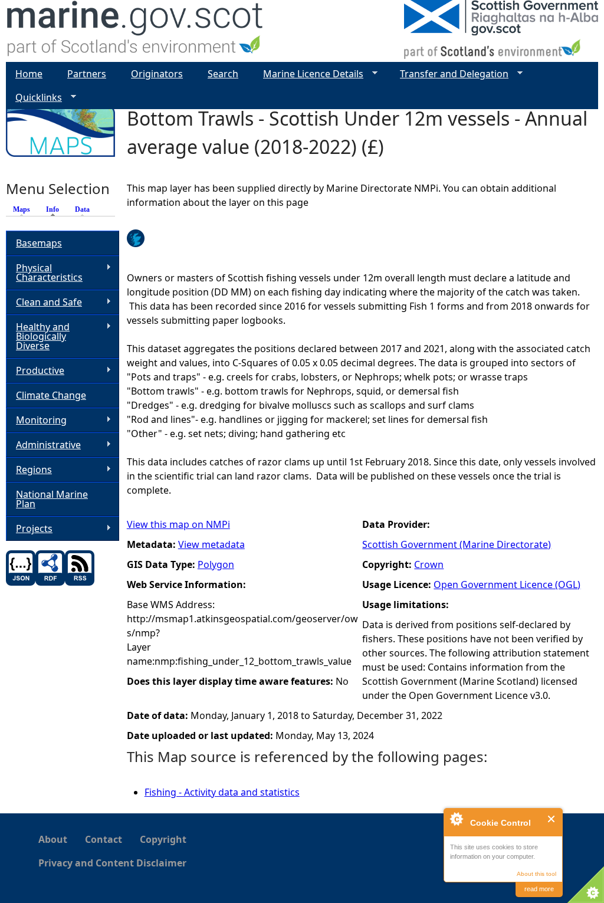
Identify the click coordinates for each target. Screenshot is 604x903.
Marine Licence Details (308, 74)
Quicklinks (34, 97)
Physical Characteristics (44, 272)
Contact (103, 839)
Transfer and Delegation (449, 74)
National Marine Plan (52, 499)
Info (55, 209)
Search (223, 73)
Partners (86, 73)
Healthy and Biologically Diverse (38, 336)
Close (552, 819)
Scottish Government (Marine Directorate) (456, 544)
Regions (29, 470)
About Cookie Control (456, 819)
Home (28, 73)
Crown (429, 564)
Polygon (216, 564)
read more (539, 888)
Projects (29, 529)
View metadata (211, 544)
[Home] (135, 31)
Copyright (163, 839)
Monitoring (36, 420)
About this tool (536, 874)
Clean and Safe (44, 302)
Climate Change (51, 395)
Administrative (43, 445)
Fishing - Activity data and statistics (222, 792)
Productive (35, 370)
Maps (21, 209)
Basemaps (39, 243)
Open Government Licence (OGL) (507, 584)
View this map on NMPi (178, 524)
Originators (157, 73)
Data (82, 209)
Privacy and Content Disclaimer (112, 862)
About (52, 839)
